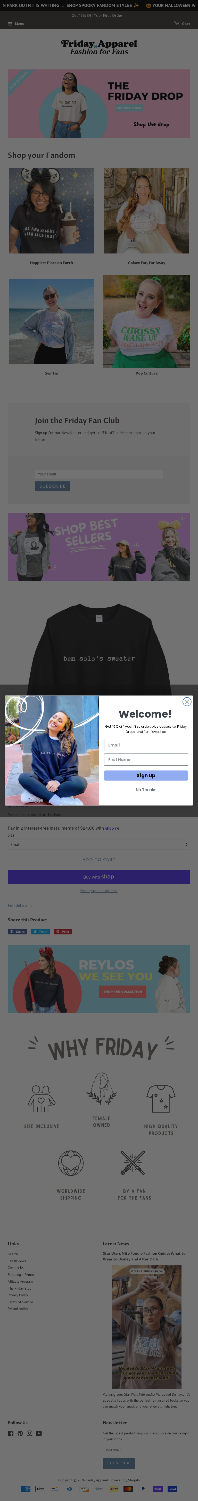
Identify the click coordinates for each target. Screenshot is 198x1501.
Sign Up (146, 775)
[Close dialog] (187, 701)
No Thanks (146, 790)
